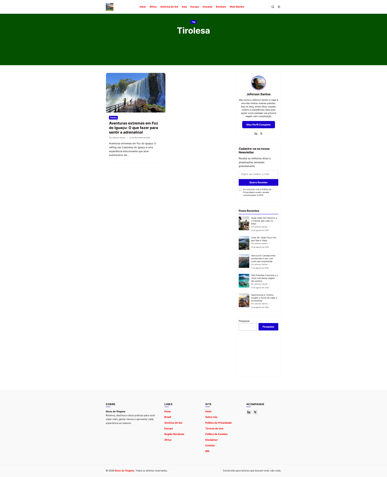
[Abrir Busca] (273, 7)
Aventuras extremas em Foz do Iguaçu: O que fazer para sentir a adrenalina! (133, 127)
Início (208, 411)
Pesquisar (244, 320)
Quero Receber (258, 182)
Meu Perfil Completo (258, 124)
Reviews (221, 6)
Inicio (143, 6)
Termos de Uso (214, 428)
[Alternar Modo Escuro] (279, 7)
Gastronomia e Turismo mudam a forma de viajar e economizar (264, 298)
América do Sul (169, 6)
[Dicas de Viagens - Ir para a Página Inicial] (109, 7)
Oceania (207, 6)
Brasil (167, 416)
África (153, 6)
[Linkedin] (255, 133)
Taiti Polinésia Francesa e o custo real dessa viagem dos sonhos (264, 278)
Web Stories (237, 6)
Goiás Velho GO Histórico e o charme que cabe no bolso (264, 221)
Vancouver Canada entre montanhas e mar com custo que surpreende (263, 258)
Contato (210, 445)
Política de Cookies (216, 434)
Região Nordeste (174, 434)
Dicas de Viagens (124, 470)
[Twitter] (261, 133)
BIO (207, 451)
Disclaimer (211, 439)
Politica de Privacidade (218, 422)
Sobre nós (211, 416)
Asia (184, 6)
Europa (194, 6)
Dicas (167, 411)
